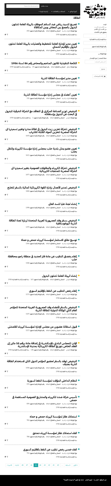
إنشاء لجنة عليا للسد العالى (62, 204)
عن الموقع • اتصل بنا (100, 480)
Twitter (5, 34)
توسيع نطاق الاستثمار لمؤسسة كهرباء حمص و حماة (49, 240)
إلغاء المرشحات (99, 76)
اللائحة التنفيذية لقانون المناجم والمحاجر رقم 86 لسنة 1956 (44, 63)
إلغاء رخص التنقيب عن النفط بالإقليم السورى (53, 291)
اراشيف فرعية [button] (44, 11)
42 (49, 465)
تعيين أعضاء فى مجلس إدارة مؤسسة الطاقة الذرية (50, 95)
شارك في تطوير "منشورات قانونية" (73, 480)
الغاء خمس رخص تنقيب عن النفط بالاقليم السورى (50, 450)
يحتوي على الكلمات (100, 32)
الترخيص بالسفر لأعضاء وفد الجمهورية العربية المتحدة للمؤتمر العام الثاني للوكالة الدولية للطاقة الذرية (43, 308)
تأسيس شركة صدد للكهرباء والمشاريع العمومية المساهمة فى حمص (44, 398)
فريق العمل (88, 480)
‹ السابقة (68, 465)
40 (58, 465)
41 (54, 465)
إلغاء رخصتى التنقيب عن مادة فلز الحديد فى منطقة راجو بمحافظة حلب (42, 257)
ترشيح (103, 69)
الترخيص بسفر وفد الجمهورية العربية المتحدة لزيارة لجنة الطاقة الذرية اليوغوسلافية (43, 222)
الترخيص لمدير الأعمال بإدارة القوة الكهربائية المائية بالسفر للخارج (42, 188)
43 (45, 465)
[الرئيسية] (95, 11)
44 (40, 465)
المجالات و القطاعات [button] (58, 11)
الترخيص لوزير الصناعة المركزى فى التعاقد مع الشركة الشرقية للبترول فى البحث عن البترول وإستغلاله (41, 112)
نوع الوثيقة (103, 54)
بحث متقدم (44, 6)
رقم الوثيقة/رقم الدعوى (99, 47)
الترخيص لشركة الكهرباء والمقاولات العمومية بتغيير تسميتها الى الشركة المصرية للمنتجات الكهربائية (44, 169)
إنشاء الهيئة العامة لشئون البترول (59, 276)
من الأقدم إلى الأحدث (100, 27)
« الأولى (75, 465)
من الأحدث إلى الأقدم (100, 29)
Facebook (7, 34)
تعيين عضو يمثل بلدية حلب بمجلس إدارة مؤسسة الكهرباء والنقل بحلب (42, 150)
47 (27, 465)
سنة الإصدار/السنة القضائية (98, 39)
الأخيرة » (9, 465)
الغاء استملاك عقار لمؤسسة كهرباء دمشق (55, 433)
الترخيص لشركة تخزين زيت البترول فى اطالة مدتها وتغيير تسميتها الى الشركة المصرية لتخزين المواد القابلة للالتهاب (41, 130)
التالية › (17, 465)
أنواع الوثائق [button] (73, 11)
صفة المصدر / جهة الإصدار (98, 58)
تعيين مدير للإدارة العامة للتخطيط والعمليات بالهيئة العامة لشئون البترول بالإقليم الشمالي (43, 45)
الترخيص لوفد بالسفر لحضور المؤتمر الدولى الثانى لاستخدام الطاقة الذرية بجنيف (42, 362)
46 (31, 465)
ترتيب (104, 24)
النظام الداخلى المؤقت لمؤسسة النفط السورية (52, 381)
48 (22, 465)
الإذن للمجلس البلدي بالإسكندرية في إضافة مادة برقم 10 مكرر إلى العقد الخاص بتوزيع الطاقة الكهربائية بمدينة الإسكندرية (42, 344)
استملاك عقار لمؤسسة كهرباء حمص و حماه (53, 417)
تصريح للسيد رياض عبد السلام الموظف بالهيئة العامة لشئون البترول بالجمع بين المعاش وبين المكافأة (44, 25)
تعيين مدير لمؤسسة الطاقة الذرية (59, 78)
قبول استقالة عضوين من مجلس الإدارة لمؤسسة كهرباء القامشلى (42, 327)
